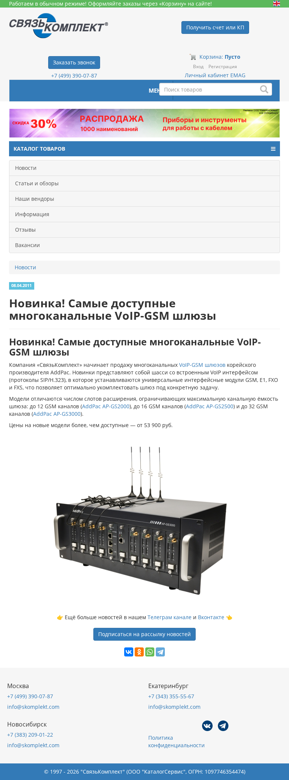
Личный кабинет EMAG (215, 75)
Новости (26, 167)
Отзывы (25, 229)
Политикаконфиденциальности (176, 741)
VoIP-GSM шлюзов (202, 364)
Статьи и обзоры (37, 183)
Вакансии (27, 245)
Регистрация (222, 66)
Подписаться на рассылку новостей (144, 634)
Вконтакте (211, 617)
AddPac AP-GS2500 (209, 406)
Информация (32, 214)
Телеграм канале (170, 617)
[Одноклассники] (139, 651)
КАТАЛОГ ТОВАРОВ (39, 148)
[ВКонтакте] (128, 651)
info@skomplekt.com (33, 706)
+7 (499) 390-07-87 (74, 75)
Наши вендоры (34, 198)
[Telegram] (160, 651)
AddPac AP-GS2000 (105, 406)
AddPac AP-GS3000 (57, 413)
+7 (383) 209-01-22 (30, 734)
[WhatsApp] (149, 651)
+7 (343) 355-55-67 (171, 696)
